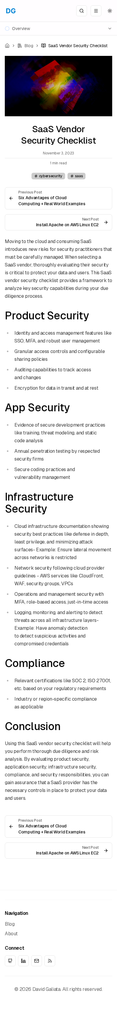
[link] (74, 46)
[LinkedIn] (23, 960)
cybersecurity (50, 176)
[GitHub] (10, 960)
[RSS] (49, 960)
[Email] (36, 960)
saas (79, 176)
